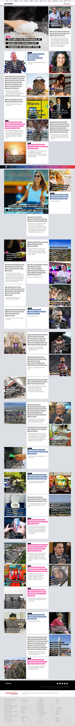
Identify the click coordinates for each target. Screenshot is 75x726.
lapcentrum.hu (58, 714)
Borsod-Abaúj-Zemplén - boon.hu (11, 705)
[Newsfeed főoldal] (8, 683)
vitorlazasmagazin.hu (43, 714)
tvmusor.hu (41, 716)
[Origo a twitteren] (60, 683)
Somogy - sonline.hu (8, 719)
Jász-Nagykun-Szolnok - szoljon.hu (11, 715)
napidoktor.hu (41, 708)
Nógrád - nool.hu (8, 718)
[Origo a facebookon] (57, 683)
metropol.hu (58, 701)
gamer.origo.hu (41, 705)
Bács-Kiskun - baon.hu (9, 701)
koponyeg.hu (58, 711)
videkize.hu (41, 715)
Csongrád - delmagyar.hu (9, 707)
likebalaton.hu (41, 707)
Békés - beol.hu (7, 704)
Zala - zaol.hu (24, 702)
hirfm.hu (57, 721)
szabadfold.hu (24, 709)
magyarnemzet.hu (25, 708)
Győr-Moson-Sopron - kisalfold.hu (11, 711)
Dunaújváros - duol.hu (9, 708)
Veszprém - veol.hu (25, 701)
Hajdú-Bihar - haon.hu (9, 712)
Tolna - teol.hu (7, 722)
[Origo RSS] (67, 683)
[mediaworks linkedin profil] (68, 693)
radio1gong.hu (58, 720)
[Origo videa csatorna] (64, 683)
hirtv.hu (23, 711)
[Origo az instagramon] (62, 683)
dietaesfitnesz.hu (42, 712)
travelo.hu (40, 711)
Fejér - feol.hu (7, 709)
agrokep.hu (24, 720)
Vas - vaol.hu (24, 699)
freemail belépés (67, 3)
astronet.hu (41, 701)
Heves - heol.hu (8, 714)
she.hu (57, 703)
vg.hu (23, 718)
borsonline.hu (41, 722)
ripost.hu (57, 699)
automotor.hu (41, 702)
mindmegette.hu (42, 709)
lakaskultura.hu (41, 704)
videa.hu (57, 712)
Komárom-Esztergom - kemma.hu (11, 716)
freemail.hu (58, 709)
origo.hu (23, 712)
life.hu (57, 702)
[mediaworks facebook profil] (65, 693)
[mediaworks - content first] (11, 693)
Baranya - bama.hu (8, 702)
